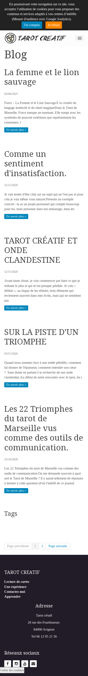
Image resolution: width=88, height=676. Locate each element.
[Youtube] (24, 663)
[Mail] (33, 663)
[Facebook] (7, 663)
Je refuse (54, 25)
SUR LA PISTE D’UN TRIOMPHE (41, 336)
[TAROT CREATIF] (35, 38)
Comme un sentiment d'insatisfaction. (35, 163)
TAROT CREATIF (22, 572)
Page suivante (57, 546)
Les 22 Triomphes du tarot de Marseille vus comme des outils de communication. (43, 428)
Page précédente (18, 546)
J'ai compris (32, 25)
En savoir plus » (16, 129)
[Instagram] (16, 663)
